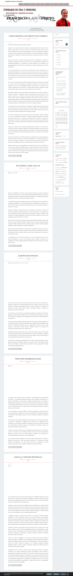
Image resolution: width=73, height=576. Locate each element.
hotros (63, 169)
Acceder (56, 34)
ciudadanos (65, 158)
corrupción (64, 160)
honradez (60, 169)
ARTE (51, 4)
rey (60, 179)
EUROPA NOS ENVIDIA (28, 256)
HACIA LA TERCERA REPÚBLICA (28, 457)
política (64, 175)
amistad (56, 158)
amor (59, 158)
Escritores (57, 145)
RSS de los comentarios (60, 194)
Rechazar (56, 574)
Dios (66, 162)
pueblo (65, 177)
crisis (59, 162)
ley (66, 171)
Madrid (60, 173)
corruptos (56, 162)
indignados (60, 171)
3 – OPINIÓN (62, 81)
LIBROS (42, 4)
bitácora (61, 158)
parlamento (65, 173)
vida (63, 182)
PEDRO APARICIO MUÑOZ (61, 83)
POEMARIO (47, 4)
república (58, 179)
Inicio (21, 4)
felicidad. (57, 167)
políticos (61, 177)
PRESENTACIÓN (26, 4)
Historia (57, 169)
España (58, 165)
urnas (61, 182)
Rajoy (56, 179)
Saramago (62, 145)
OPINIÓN (38, 4)
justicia (64, 171)
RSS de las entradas (59, 191)
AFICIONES (56, 4)
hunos (65, 169)
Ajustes (63, 574)
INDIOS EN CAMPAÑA (60, 94)
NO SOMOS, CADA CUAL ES (28, 166)
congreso (57, 160)
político (57, 177)
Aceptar (49, 574)
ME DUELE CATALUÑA (61, 85)
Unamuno (58, 183)
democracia (62, 162)
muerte (62, 173)
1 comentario (33, 459)
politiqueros (61, 175)
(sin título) (58, 54)
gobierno (64, 167)
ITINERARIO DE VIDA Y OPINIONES (13, 1)
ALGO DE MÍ (33, 4)
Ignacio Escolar (63, 148)
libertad (57, 173)
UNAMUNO (61, 4)
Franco (60, 167)
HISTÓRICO (66, 4)
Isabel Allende (61, 147)
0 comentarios (34, 38)
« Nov (56, 126)
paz (56, 175)
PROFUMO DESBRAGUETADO (28, 359)
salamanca (63, 179)
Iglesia (57, 171)
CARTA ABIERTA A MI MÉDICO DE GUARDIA (28, 36)
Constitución (61, 160)
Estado (63, 165)
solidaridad (60, 181)
